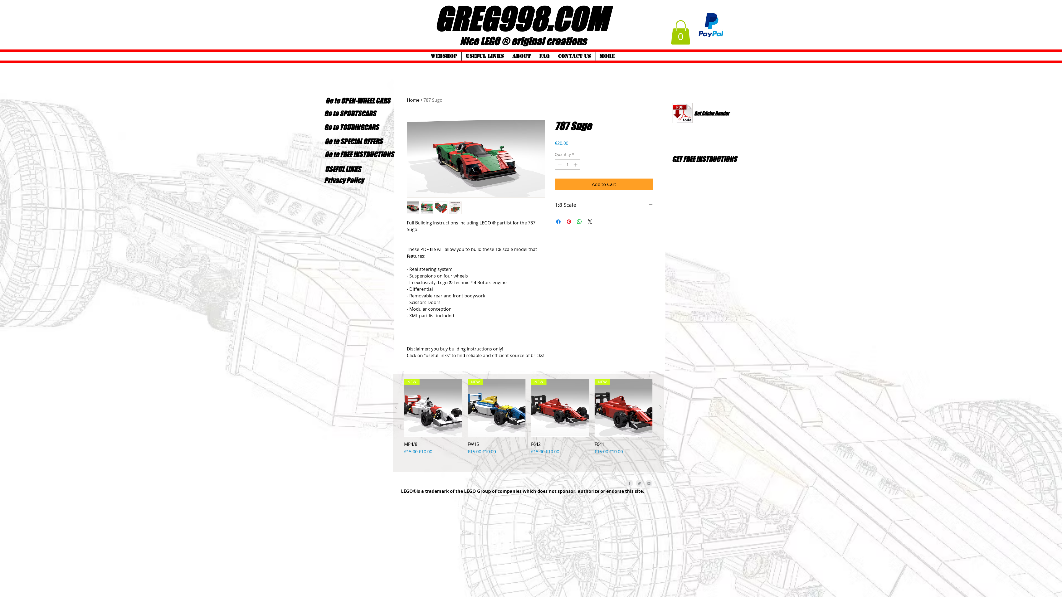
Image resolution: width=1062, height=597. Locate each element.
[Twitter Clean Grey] (639, 483)
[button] (680, 32)
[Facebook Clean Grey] (629, 483)
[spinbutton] (567, 164)
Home (413, 100)
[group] (528, 423)
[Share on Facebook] (558, 221)
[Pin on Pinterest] (569, 221)
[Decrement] (559, 164)
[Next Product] (660, 407)
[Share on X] (590, 221)
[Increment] (575, 164)
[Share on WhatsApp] (579, 221)
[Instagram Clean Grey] (648, 483)
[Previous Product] (396, 407)
